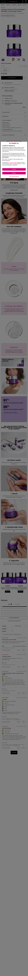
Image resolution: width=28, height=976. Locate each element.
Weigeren (14, 173)
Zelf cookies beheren (14, 176)
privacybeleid (5, 157)
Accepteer (14, 169)
